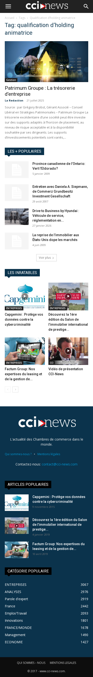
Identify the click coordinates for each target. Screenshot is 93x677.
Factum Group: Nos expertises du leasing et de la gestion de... (23, 374)
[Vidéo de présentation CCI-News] (68, 351)
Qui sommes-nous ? (18, 454)
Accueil (9, 18)
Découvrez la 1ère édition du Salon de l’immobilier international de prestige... (59, 524)
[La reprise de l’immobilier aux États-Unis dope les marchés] (17, 241)
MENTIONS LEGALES (63, 663)
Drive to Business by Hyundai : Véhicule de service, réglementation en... (55, 215)
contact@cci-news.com (60, 464)
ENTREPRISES (14, 308)
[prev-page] (8, 389)
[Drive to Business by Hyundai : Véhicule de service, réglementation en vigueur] (17, 216)
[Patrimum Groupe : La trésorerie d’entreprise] (46, 61)
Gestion (11, 80)
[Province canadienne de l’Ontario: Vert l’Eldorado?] (17, 169)
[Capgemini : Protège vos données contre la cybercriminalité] (25, 296)
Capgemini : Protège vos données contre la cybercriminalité (24, 319)
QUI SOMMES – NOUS (31, 663)
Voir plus (45, 258)
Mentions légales (48, 454)
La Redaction (14, 100)
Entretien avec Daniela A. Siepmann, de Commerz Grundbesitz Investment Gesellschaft (60, 191)
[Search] (86, 6)
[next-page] (15, 389)
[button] (8, 6)
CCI (51, 362)
